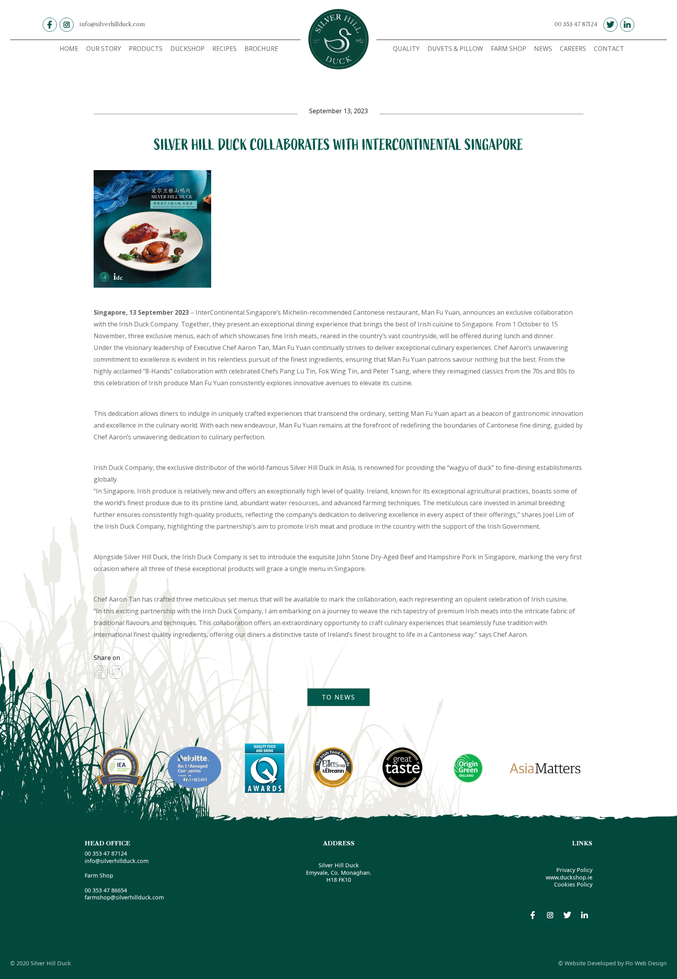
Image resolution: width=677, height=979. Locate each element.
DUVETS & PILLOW (455, 48)
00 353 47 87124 (575, 24)
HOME (69, 48)
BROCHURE (261, 48)
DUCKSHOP (187, 48)
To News (338, 697)
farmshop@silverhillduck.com (124, 897)
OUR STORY (103, 48)
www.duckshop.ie (569, 877)
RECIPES (224, 48)
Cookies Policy (573, 884)
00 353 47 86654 (106, 890)
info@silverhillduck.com (112, 24)
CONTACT (609, 48)
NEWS (543, 48)
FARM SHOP (508, 48)
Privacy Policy (574, 870)
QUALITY (406, 48)
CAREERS (573, 48)
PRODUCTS (146, 48)
